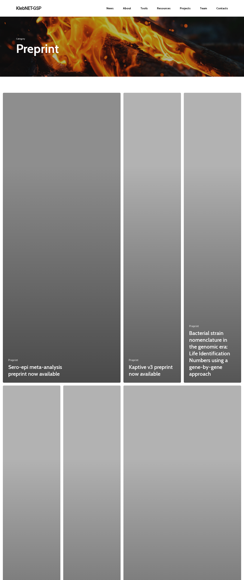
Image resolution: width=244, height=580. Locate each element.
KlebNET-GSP (28, 8)
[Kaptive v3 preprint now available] (152, 238)
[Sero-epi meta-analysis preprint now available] (62, 238)
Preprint (13, 360)
